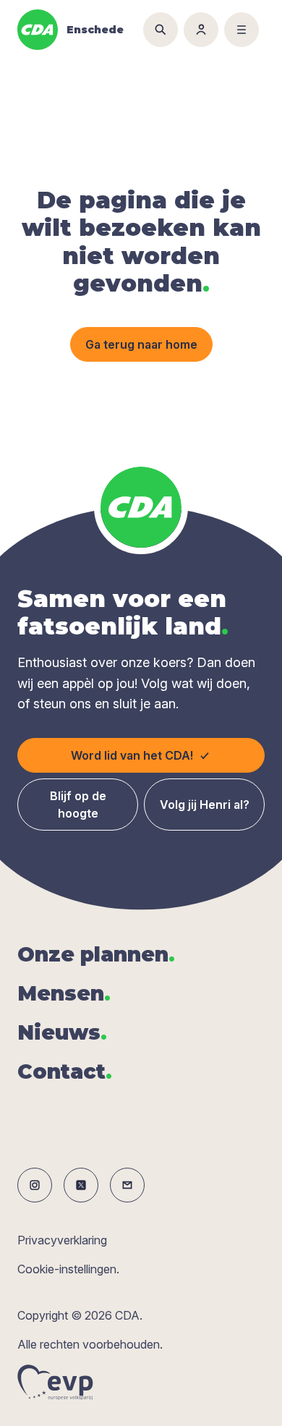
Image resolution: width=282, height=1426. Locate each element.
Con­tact (64, 1071)
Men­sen (64, 993)
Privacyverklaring (62, 1240)
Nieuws (62, 1032)
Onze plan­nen (96, 954)
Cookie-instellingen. (68, 1269)
